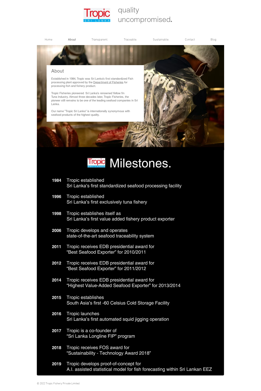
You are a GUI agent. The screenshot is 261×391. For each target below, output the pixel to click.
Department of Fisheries (108, 82)
